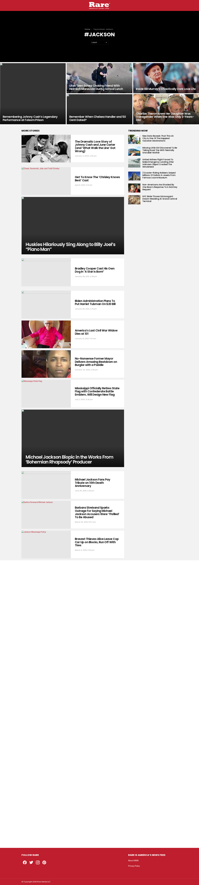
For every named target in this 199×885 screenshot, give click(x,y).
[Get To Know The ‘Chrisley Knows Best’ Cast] (46, 181)
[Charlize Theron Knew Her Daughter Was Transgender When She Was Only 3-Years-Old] (166, 109)
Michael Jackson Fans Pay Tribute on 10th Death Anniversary (92, 483)
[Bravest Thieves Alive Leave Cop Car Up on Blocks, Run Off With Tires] (46, 544)
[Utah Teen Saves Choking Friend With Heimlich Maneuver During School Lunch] (99, 78)
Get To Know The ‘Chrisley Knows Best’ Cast (97, 178)
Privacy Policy (134, 866)
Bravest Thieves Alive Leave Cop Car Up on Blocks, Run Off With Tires (97, 542)
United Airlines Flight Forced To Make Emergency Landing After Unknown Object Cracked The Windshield (158, 163)
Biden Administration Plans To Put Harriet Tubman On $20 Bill (95, 302)
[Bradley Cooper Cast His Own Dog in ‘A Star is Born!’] (46, 272)
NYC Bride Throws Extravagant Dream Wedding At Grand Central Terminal (159, 199)
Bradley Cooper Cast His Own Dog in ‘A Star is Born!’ (95, 270)
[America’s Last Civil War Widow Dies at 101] (46, 334)
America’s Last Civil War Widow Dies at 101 (96, 332)
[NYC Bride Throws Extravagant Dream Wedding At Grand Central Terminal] (134, 199)
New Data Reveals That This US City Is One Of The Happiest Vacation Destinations (157, 138)
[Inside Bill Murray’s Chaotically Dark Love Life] (166, 78)
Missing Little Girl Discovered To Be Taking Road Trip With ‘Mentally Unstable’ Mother (159, 150)
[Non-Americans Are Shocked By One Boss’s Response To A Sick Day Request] (134, 188)
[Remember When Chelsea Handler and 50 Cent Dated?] (99, 109)
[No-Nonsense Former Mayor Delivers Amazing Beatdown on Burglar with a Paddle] (46, 364)
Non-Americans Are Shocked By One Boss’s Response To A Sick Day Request (159, 187)
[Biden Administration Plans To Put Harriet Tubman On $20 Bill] (46, 304)
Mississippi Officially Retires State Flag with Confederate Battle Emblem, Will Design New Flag (97, 391)
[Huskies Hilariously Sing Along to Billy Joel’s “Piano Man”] (73, 225)
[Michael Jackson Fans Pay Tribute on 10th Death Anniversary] (46, 485)
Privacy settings (135, 871)
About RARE (133, 860)
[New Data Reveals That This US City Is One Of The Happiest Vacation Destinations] (134, 139)
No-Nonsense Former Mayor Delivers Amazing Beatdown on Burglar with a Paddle (96, 362)
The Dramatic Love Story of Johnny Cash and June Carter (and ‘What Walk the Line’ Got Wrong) (95, 146)
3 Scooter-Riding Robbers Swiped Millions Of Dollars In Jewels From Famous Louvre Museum (158, 175)
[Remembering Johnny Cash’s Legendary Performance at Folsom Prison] (33, 93)
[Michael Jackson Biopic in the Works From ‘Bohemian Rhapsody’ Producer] (73, 438)
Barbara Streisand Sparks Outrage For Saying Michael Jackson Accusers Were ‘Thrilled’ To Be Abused (97, 512)
